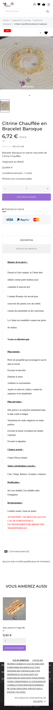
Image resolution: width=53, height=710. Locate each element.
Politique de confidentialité (30, 698)
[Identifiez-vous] (34, 4)
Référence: (7, 146)
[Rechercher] (48, 12)
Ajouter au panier (26, 197)
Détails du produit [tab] (26, 249)
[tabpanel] (26, 63)
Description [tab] (26, 240)
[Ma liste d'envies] (39, 4)
